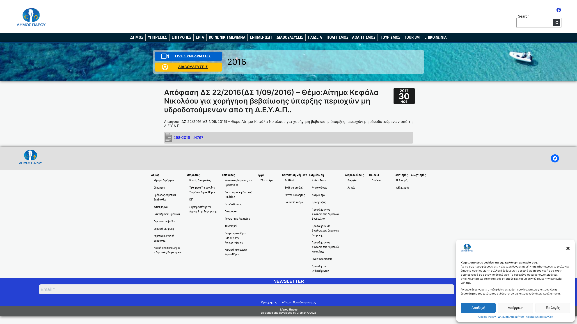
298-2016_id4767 (188, 137)
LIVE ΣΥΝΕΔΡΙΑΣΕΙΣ (193, 56)
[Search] (556, 22)
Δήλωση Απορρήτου (511, 316)
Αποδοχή (478, 308)
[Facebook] (558, 10)
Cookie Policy (487, 316)
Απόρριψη (515, 308)
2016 (236, 62)
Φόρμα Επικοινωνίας (539, 316)
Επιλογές (553, 308)
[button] (568, 248)
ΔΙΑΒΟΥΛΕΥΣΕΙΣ (193, 67)
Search (523, 16)
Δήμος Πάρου (289, 309)
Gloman (302, 312)
